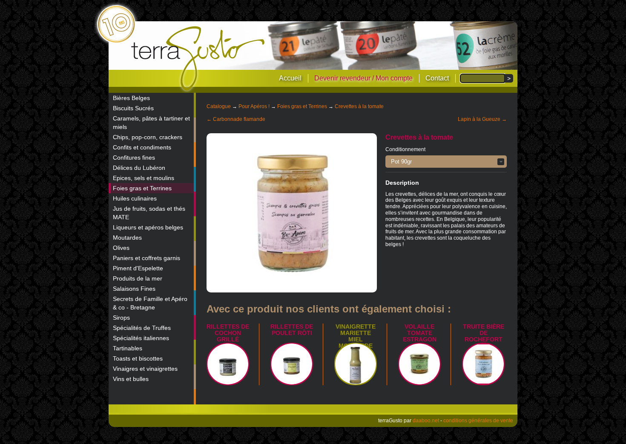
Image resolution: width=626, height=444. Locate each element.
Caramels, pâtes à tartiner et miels (151, 122)
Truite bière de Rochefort (483, 333)
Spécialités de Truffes (142, 327)
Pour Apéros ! (254, 106)
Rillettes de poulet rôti (291, 329)
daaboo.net (426, 421)
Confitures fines (134, 157)
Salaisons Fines (134, 288)
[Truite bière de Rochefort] (483, 364)
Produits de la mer (137, 278)
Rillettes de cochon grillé (228, 333)
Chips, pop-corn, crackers (147, 137)
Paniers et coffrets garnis (146, 258)
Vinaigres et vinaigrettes (145, 368)
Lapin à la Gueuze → (482, 119)
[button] (446, 161)
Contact (437, 78)
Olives (121, 247)
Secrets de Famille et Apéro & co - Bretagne (150, 303)
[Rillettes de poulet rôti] (291, 364)
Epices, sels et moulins (143, 178)
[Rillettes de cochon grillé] (227, 364)
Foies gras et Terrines (142, 188)
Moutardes (127, 237)
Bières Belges (131, 98)
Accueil (290, 78)
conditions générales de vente (478, 421)
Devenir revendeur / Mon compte (363, 78)
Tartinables (127, 348)
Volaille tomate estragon (419, 333)
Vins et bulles (131, 378)
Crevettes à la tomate (359, 106)
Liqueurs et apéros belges (148, 227)
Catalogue (219, 106)
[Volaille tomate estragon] (419, 364)
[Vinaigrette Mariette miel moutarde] (355, 364)
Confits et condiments (142, 147)
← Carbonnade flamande (236, 119)
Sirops (121, 317)
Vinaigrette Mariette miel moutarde (356, 336)
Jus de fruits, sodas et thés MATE (149, 213)
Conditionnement (405, 149)
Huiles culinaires (135, 198)
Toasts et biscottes (138, 358)
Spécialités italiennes (141, 338)
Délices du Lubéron (139, 167)
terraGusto (198, 58)
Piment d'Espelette (138, 268)
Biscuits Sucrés (133, 108)
